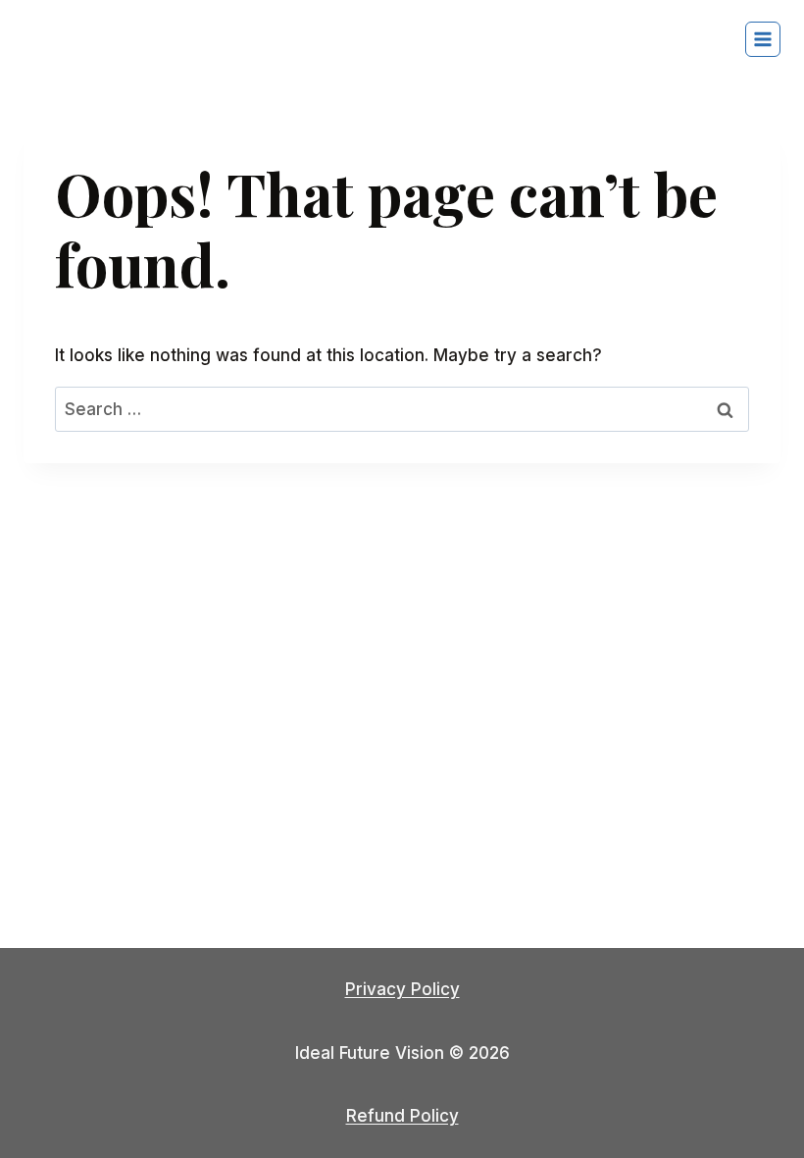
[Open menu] (762, 39)
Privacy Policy (402, 989)
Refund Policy (402, 1116)
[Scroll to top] (754, 1089)
